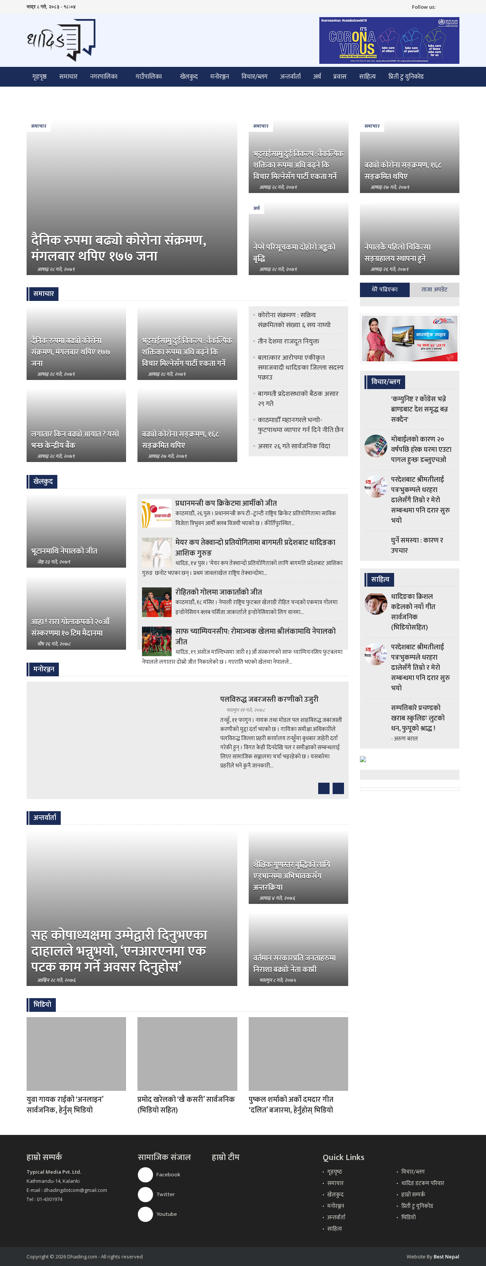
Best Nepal (446, 1256)
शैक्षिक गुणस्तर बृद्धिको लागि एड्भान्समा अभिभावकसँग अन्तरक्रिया (291, 876)
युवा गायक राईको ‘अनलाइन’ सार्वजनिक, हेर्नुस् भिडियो (65, 1105)
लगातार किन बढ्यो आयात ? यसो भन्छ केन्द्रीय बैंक (75, 440)
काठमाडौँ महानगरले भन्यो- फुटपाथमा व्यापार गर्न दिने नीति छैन (301, 425)
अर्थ (317, 76)
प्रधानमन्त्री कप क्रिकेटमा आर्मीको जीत (226, 503)
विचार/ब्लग (254, 76)
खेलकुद (189, 76)
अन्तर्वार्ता (290, 76)
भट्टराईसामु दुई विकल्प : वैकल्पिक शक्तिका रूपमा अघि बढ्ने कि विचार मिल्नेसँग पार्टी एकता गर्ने (298, 165)
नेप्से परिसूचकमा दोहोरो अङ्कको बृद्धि (294, 253)
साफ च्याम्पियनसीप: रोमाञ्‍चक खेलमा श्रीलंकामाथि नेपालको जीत (255, 636)
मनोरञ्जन (219, 76)
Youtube (166, 1214)
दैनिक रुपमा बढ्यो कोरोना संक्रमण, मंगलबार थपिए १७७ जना (118, 248)
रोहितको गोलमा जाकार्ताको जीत (218, 592)
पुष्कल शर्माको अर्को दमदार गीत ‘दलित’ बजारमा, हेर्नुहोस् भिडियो (291, 1105)
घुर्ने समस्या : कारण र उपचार (417, 546)
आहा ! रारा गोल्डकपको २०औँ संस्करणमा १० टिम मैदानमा (70, 627)
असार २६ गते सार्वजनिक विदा (294, 446)
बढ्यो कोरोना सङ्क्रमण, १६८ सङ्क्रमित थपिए (402, 171)
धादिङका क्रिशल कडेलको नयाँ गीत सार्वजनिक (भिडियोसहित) (413, 612)
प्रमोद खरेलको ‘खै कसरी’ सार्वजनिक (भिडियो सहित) (186, 1105)
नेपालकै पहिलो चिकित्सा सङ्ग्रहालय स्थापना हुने (397, 253)
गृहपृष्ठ (39, 76)
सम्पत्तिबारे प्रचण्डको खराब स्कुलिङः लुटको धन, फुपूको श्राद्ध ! (418, 718)
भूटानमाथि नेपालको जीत (64, 551)
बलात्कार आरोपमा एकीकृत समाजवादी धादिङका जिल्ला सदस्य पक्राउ (301, 367)
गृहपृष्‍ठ (334, 1172)
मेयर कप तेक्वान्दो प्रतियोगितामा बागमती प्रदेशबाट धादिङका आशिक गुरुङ (255, 547)
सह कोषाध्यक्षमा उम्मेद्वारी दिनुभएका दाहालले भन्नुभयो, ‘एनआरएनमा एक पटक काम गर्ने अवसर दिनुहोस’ (119, 951)
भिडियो (408, 1217)
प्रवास (340, 76)
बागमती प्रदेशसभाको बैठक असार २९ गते (298, 399)
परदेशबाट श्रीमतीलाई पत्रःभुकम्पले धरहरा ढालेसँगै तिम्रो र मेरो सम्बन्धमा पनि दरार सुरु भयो (420, 500)
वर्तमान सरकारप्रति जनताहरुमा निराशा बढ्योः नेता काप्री (294, 964)
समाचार (68, 76)
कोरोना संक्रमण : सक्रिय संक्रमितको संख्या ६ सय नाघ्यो (294, 320)
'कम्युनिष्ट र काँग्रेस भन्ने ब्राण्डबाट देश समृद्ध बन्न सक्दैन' (419, 410)
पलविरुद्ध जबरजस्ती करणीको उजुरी (269, 699)
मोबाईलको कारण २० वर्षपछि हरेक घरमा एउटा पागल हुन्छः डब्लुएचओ (421, 450)
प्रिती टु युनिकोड (406, 76)
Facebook (167, 1174)
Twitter (165, 1194)
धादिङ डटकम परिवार (422, 1183)
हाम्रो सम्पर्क (413, 1195)
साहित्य (367, 76)
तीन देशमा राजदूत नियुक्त (288, 341)
